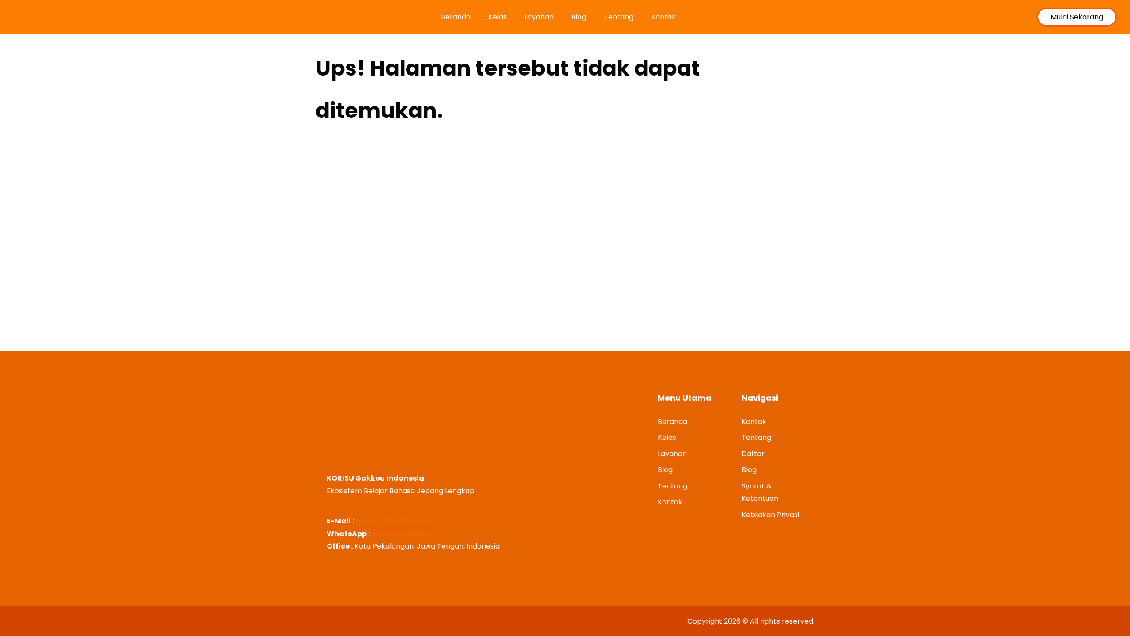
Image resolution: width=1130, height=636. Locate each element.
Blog (578, 17)
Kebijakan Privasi (770, 515)
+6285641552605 (401, 534)
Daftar (753, 454)
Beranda (456, 17)
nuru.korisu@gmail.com (396, 521)
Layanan (539, 17)
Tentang (618, 17)
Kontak (663, 17)
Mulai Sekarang (1077, 17)
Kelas (497, 17)
